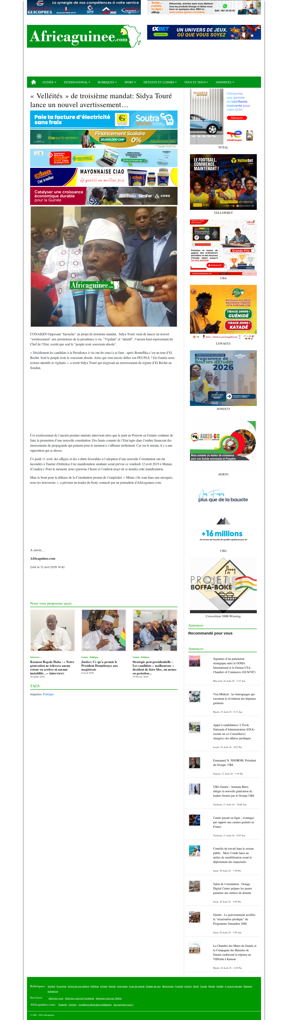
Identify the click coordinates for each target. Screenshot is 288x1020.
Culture (188, 986)
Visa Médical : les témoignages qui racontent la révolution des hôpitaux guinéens (234, 698)
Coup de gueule (137, 986)
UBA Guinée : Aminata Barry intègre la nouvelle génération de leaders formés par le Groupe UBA (233, 791)
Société (51, 986)
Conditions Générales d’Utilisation (95, 1004)
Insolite (219, 986)
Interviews (122, 986)
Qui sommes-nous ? (123, 1004)
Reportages (168, 986)
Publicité (62, 1004)
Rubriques (106, 82)
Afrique (104, 986)
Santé (196, 986)
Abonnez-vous (55, 998)
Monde (112, 986)
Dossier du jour (153, 986)
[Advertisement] (144, 63)
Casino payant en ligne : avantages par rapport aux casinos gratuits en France (233, 822)
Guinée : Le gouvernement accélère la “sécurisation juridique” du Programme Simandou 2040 (234, 919)
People (211, 986)
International (76, 82)
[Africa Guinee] (84, 36)
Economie (61, 986)
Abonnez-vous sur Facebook (79, 998)
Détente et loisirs (159, 82)
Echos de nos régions (78, 986)
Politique (48, 694)
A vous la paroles (233, 986)
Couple (203, 986)
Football (179, 986)
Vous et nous (195, 82)
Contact (73, 1004)
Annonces (223, 82)
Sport (129, 82)
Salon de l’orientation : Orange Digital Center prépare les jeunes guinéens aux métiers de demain (232, 888)
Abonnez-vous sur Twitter (109, 998)
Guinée (48, 82)
